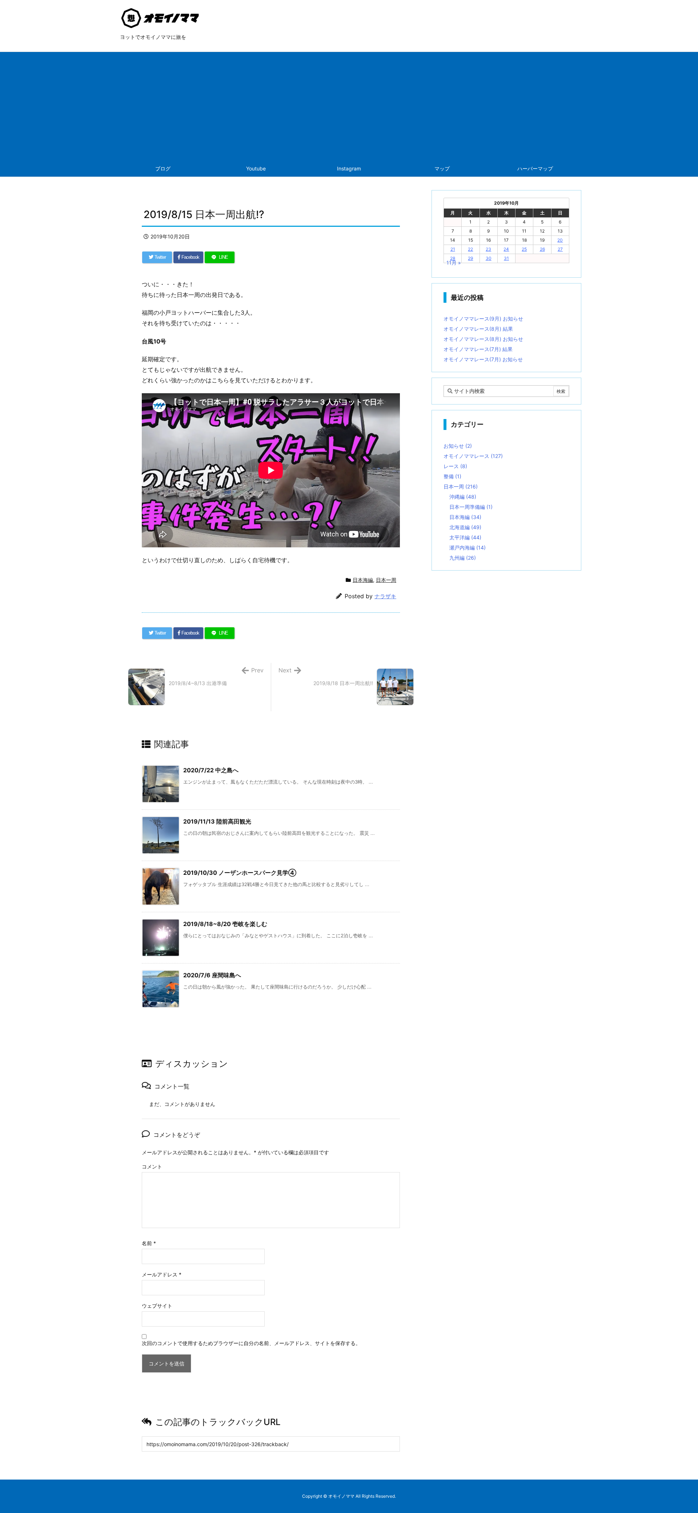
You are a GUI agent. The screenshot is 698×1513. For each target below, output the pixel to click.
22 (470, 249)
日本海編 (363, 580)
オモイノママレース (473, 456)
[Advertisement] (349, 106)
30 (489, 258)
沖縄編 (462, 497)
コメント (152, 1166)
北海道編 (465, 527)
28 (452, 258)
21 (452, 249)
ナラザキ (385, 596)
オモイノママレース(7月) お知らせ (483, 359)
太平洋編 (465, 537)
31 (506, 258)
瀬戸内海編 (467, 547)
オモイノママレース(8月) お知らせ (483, 339)
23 (488, 249)
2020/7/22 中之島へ (210, 770)
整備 (452, 476)
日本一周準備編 (471, 507)
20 (560, 240)
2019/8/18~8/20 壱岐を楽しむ (225, 923)
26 (542, 249)
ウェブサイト (157, 1306)
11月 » (453, 262)
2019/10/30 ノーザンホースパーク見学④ (239, 872)
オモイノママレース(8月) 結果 (478, 329)
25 (524, 249)
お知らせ (458, 446)
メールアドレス (161, 1274)
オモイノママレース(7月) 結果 (478, 349)
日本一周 (386, 580)
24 (506, 249)
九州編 (462, 558)
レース (455, 466)
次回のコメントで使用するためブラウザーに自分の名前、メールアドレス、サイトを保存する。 (251, 1343)
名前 (149, 1243)
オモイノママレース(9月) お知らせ (483, 318)
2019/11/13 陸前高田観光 (217, 821)
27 (560, 249)
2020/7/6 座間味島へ (212, 975)
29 (470, 258)
